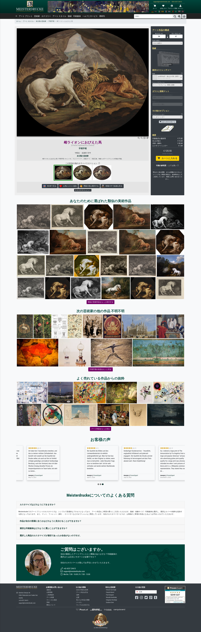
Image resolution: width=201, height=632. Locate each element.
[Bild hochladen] (184, 16)
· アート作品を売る (82, 592)
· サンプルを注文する (83, 605)
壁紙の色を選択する (90, 186)
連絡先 (102, 16)
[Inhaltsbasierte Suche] (179, 16)
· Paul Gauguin (109, 595)
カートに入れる (168, 158)
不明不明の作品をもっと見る (100, 369)
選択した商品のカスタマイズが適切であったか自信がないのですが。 (50, 535)
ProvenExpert (41, 475)
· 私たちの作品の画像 (83, 600)
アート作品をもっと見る (100, 429)
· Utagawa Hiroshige (111, 600)
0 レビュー (87, 190)
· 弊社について (50, 605)
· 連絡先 (48, 590)
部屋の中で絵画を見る (113, 186)
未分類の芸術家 (41, 21)
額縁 (70, 16)
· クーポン (79, 602)
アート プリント (25, 16)
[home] (16, 16)
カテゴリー (46, 16)
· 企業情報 (49, 592)
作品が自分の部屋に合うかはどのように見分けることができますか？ (50, 521)
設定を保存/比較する (168, 122)
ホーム (18, 21)
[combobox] (167, 43)
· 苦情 (48, 602)
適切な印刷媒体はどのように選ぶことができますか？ (44, 528)
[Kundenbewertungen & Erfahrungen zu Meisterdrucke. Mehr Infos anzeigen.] (175, 594)
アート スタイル (59, 16)
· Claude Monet (109, 592)
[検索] (175, 16)
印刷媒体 (77, 16)
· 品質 (77, 597)
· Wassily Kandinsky (111, 597)
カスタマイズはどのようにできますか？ (38, 504)
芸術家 (37, 16)
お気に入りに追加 (69, 186)
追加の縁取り (156, 40)
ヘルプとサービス (90, 16)
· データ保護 (50, 597)
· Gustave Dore (109, 602)
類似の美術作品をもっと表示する (100, 302)
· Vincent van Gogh (110, 590)
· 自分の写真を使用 (82, 590)
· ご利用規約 (50, 595)
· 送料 (77, 595)
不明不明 (51, 21)
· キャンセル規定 (51, 600)
